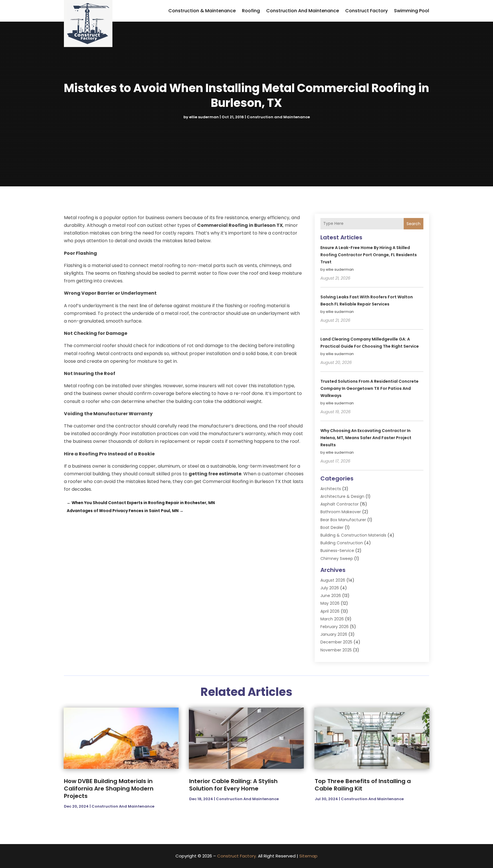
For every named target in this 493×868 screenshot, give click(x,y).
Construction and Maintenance (302, 10)
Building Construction (341, 543)
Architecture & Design (342, 496)
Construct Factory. (237, 856)
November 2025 (336, 650)
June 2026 (330, 595)
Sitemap (308, 856)
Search (414, 224)
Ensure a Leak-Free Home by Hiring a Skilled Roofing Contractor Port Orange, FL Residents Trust (368, 255)
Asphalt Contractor (339, 504)
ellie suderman (204, 117)
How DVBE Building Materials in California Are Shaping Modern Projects (108, 788)
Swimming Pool (411, 10)
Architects (330, 489)
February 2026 (334, 626)
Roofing (251, 10)
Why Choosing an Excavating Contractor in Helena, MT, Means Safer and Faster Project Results (365, 438)
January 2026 (333, 634)
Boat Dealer (332, 527)
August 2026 (332, 580)
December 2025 (336, 642)
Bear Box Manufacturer (343, 520)
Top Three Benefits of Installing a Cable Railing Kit (363, 784)
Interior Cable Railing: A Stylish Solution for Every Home (233, 784)
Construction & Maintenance (202, 10)
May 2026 (330, 603)
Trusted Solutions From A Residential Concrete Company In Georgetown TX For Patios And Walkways (369, 388)
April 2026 (330, 611)
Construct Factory (366, 10)
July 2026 (329, 588)
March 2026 (332, 619)
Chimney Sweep (336, 558)
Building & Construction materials (353, 535)
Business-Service (337, 550)
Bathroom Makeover (340, 512)
